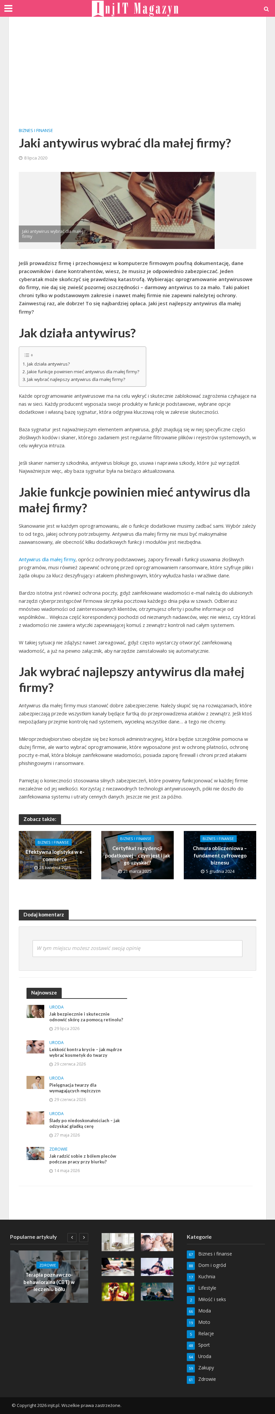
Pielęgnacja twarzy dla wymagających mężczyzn (75, 1088)
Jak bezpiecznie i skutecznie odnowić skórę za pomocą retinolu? (86, 1017)
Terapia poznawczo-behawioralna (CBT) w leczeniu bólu (49, 1282)
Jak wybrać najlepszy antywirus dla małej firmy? (76, 379)
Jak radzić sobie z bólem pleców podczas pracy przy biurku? (82, 1159)
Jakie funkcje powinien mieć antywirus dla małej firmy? (83, 372)
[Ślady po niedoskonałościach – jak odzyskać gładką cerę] (35, 1117)
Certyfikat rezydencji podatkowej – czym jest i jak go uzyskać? (137, 855)
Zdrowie (58, 1149)
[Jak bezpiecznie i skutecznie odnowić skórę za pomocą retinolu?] (35, 1011)
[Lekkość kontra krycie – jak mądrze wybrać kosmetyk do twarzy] (35, 1046)
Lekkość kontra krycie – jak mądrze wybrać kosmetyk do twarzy (85, 1052)
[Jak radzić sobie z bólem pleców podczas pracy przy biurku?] (35, 1153)
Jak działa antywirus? (48, 364)
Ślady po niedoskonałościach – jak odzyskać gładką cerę (84, 1123)
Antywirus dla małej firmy (47, 559)
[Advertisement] (137, 77)
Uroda (56, 1007)
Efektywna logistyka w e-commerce (55, 855)
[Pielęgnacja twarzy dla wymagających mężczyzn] (35, 1082)
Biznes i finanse (36, 130)
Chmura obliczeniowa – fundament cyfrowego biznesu (220, 855)
